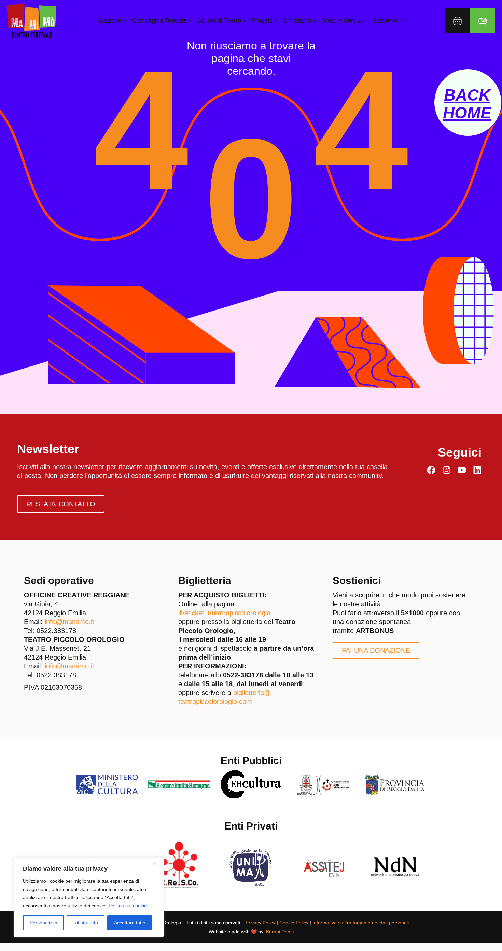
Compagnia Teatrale (159, 20)
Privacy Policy (260, 922)
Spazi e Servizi (341, 20)
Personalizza (43, 922)
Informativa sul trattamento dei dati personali (360, 922)
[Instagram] (446, 470)
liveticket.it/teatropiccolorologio (224, 613)
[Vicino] (157, 863)
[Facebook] (431, 470)
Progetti (262, 20)
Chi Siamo (297, 20)
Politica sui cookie (128, 905)
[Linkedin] (477, 470)
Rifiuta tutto (85, 922)
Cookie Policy (293, 922)
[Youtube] (462, 470)
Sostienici (385, 20)
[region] (89, 897)
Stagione (109, 20)
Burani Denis (280, 931)
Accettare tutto (129, 922)
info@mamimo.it (69, 621)
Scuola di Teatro (219, 20)
